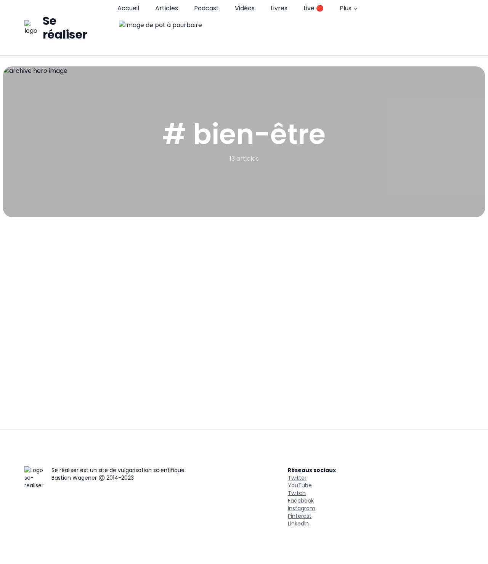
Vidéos (245, 8)
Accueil (128, 8)
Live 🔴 (313, 8)
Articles (166, 8)
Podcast (206, 8)
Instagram (301, 508)
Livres (279, 8)
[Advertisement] (244, 274)
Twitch (297, 493)
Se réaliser (65, 28)
